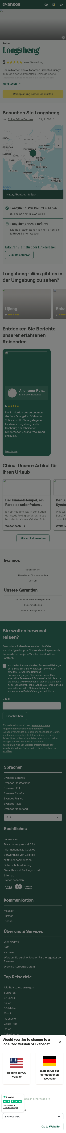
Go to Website (50, 1126)
